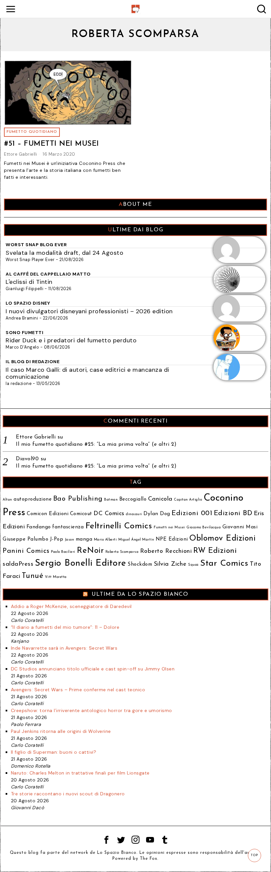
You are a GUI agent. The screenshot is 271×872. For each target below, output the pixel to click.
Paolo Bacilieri (63, 552)
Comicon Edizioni (47, 514)
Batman (111, 500)
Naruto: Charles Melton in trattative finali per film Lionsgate (80, 773)
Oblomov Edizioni (222, 539)
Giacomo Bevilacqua (203, 527)
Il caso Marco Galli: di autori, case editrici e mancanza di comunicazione (87, 373)
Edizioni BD (233, 513)
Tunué (33, 576)
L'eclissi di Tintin (29, 282)
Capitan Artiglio (188, 500)
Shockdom (140, 564)
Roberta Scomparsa (122, 552)
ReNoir (90, 551)
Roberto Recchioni (166, 551)
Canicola (160, 499)
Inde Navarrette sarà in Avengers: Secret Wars (64, 648)
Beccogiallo (133, 499)
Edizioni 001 (192, 513)
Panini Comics (26, 551)
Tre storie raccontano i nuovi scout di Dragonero (68, 794)
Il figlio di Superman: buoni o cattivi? (54, 752)
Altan (7, 500)
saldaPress (18, 564)
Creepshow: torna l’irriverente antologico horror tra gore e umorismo (91, 710)
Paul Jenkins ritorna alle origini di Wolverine (61, 731)
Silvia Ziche (170, 564)
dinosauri (134, 514)
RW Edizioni (215, 551)
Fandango (38, 527)
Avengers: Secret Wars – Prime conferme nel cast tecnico (78, 690)
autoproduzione (33, 499)
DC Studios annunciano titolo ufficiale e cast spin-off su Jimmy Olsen (93, 669)
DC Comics (109, 514)
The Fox (148, 859)
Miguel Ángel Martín (136, 540)
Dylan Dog (156, 514)
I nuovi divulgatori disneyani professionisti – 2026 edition (89, 311)
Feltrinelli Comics (118, 526)
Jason (69, 540)
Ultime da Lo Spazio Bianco (140, 594)
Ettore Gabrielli (20, 154)
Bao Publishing (78, 498)
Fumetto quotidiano (32, 132)
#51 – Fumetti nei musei (51, 144)
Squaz (193, 565)
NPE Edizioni (172, 539)
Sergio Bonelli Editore (80, 563)
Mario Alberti (105, 540)
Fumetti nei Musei (169, 527)
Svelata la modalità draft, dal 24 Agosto (64, 253)
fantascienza (68, 527)
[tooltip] (106, 840)
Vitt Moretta (56, 577)
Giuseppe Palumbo (25, 539)
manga (84, 539)
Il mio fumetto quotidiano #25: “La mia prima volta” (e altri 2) (96, 444)
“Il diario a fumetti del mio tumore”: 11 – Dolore (65, 627)
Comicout (81, 514)
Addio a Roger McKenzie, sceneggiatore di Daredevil (71, 606)
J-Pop (56, 539)
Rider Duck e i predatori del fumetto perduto (71, 340)
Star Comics (224, 563)
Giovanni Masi (240, 527)
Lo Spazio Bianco (116, 853)
